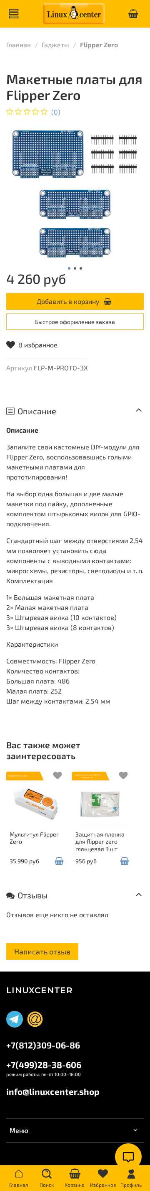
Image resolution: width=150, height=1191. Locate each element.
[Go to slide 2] (75, 268)
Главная (18, 44)
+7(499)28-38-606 (43, 1064)
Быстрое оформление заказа (75, 321)
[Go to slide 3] (81, 268)
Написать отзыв (42, 951)
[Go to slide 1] (69, 268)
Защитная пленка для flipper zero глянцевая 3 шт (100, 841)
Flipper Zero (99, 44)
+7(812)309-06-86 (43, 1045)
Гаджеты (55, 44)
